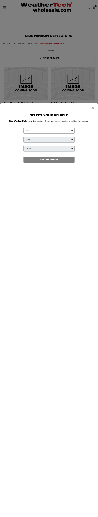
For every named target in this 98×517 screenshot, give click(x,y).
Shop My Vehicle (49, 159)
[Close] (93, 108)
